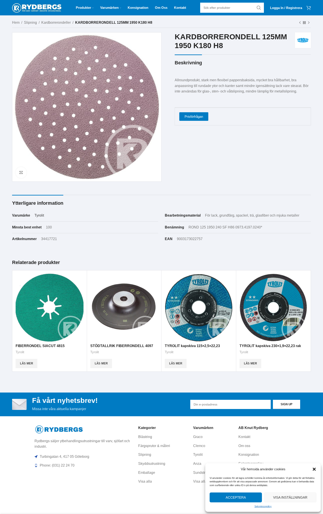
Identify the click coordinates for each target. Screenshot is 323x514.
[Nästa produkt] (309, 23)
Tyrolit (39, 215)
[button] (314, 469)
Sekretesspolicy (263, 506)
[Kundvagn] (308, 7)
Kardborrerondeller (56, 22)
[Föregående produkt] (300, 23)
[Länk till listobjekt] (164, 437)
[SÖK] (259, 8)
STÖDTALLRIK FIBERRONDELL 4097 (121, 346)
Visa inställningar (290, 497)
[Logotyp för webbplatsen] (37, 7)
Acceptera (236, 497)
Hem (16, 22)
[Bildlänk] (59, 429)
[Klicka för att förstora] (21, 172)
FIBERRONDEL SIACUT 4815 (40, 346)
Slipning (30, 22)
